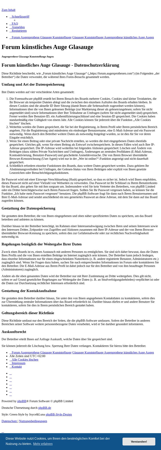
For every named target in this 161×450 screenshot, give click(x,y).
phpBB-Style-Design (59, 414)
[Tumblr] (10, 391)
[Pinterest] (10, 387)
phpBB (21, 401)
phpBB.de (44, 407)
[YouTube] (10, 394)
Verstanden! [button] (139, 441)
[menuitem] (13, 23)
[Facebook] (10, 376)
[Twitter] (10, 380)
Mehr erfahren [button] (43, 443)
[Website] (10, 373)
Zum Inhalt (8, 10)
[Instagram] (10, 384)
